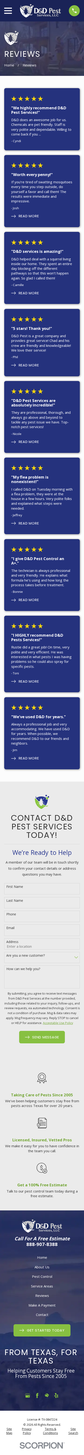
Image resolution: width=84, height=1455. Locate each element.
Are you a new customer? (25, 956)
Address (12, 942)
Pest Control (42, 1276)
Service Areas (42, 1286)
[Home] (40, 11)
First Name (14, 887)
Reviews (42, 1295)
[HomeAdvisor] (46, 1395)
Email (10, 928)
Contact (42, 1314)
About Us (42, 1267)
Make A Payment (42, 1305)
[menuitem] (9, 1431)
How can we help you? (23, 969)
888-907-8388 (42, 1244)
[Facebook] (37, 1395)
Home (42, 1257)
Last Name (14, 901)
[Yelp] (56, 1395)
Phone (11, 914)
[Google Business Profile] (27, 1395)
